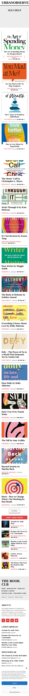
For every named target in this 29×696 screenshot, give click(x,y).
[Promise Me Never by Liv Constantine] (5, 534)
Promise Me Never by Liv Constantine (19, 532)
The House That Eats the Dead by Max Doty (19, 565)
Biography (9, 20)
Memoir (5, 329)
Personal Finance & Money (14, 57)
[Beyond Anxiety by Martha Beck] (14, 456)
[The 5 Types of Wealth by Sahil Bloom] (14, 104)
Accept (14, 683)
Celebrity (7, 23)
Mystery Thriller (18, 536)
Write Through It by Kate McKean (14, 208)
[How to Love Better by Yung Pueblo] (14, 133)
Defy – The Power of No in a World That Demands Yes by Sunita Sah (14, 354)
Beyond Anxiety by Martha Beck (11, 467)
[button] (26, 668)
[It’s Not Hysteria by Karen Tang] (14, 225)
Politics (5, 184)
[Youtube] (16, 620)
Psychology (12, 88)
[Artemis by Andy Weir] (5, 524)
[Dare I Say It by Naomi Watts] (14, 401)
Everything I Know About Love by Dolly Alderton (14, 324)
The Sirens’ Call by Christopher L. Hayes (12, 179)
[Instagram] (8, 620)
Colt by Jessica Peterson (16, 555)
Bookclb (10, 59)
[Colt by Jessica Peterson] (5, 555)
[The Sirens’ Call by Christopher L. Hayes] (14, 168)
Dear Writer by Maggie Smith (13, 267)
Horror (14, 569)
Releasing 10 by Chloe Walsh (13, 661)
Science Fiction (17, 526)
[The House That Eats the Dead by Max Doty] (5, 565)
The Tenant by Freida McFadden (14, 656)
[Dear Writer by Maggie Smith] (14, 255)
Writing (5, 213)
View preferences (14, 692)
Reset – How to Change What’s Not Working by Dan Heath (13, 499)
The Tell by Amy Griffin (13, 440)
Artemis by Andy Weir (17, 522)
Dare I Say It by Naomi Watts (13, 412)
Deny (14, 687)
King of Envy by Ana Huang (12, 666)
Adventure (14, 15)
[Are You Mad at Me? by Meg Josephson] (14, 73)
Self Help (8, 119)
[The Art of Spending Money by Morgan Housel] (14, 41)
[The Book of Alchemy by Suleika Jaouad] (14, 284)
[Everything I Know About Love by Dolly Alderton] (14, 313)
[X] (12, 620)
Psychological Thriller (9, 658)
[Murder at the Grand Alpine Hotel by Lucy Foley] (5, 543)
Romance (14, 558)
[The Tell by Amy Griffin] (14, 430)
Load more (14, 511)
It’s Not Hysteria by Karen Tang (14, 237)
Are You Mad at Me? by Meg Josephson (14, 85)
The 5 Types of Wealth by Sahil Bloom (14, 116)
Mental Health (8, 472)
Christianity (20, 23)
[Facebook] (3, 620)
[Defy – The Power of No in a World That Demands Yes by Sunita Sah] (14, 341)
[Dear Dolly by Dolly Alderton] (14, 372)
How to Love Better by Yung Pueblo (14, 145)
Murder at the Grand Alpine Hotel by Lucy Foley (19, 543)
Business (20, 20)
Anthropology (14, 17)
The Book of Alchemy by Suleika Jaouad (13, 295)
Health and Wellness (11, 241)
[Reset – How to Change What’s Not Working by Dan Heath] (14, 486)
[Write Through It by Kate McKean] (14, 196)
